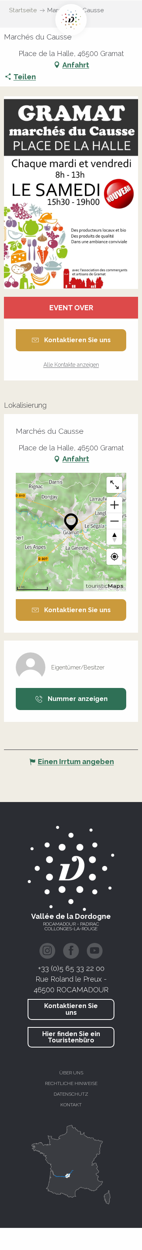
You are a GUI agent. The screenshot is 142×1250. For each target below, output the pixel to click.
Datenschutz (71, 1094)
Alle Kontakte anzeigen (71, 365)
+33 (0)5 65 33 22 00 (71, 968)
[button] (71, 192)
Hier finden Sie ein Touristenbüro (71, 1037)
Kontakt (71, 1104)
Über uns (71, 1072)
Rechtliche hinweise (71, 1083)
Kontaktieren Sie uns (71, 1009)
